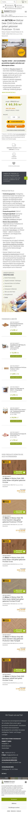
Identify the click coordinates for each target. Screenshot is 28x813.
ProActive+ (20, 71)
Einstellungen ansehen (14, 807)
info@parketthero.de (12, 755)
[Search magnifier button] (14, 1)
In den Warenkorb (16, 121)
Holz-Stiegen (13, 230)
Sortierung (18, 79)
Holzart (5, 75)
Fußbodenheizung (8, 77)
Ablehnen (14, 803)
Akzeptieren (14, 799)
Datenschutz (13, 811)
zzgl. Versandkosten (20, 134)
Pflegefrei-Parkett (15, 69)
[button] (26, 782)
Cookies (8, 811)
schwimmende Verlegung (10, 215)
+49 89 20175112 (10, 752)
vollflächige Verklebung (9, 219)
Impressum (19, 811)
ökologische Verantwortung (11, 254)
